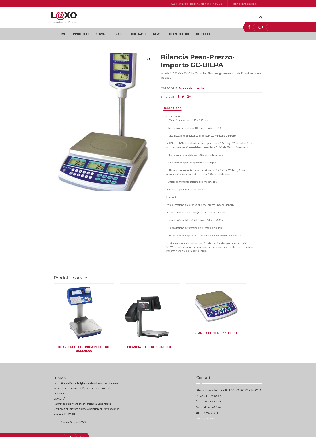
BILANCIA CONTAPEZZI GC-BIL (216, 333)
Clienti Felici (179, 34)
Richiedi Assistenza (245, 3)
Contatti (203, 34)
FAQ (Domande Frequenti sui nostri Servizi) (196, 3)
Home (61, 34)
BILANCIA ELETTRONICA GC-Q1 (149, 347)
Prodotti (81, 34)
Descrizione (172, 108)
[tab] (172, 108)
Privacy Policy (205, 418)
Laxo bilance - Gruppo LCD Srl (70, 422)
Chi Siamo (138, 34)
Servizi (101, 34)
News (157, 34)
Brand (119, 34)
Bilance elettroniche (191, 88)
